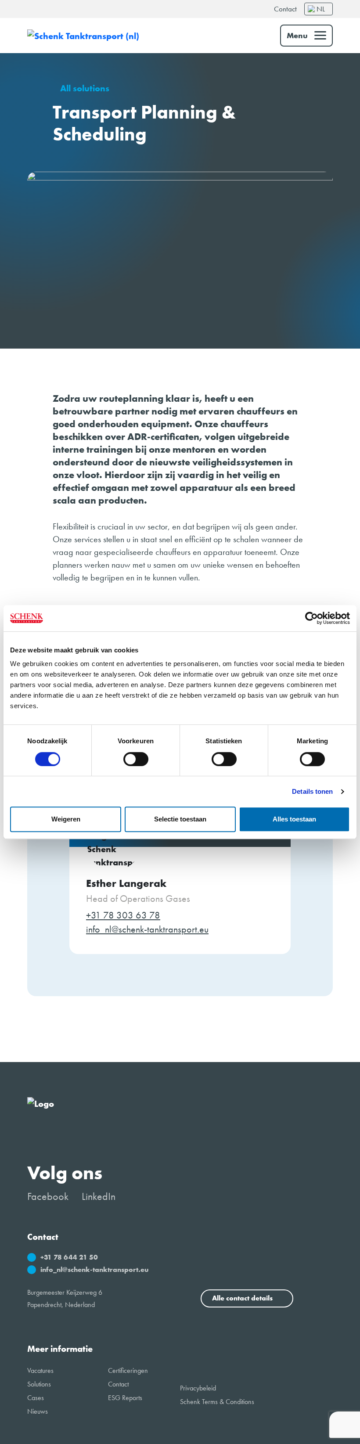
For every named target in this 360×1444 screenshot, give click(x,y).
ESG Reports (125, 1397)
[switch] (135, 759)
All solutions (84, 89)
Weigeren (65, 819)
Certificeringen (128, 1370)
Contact (285, 9)
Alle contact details (243, 1298)
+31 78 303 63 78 (123, 915)
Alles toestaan (294, 819)
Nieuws (37, 1411)
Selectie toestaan (180, 819)
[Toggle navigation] (306, 36)
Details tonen (312, 791)
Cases (35, 1397)
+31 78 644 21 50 (69, 1257)
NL (321, 9)
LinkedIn (98, 1196)
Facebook (47, 1196)
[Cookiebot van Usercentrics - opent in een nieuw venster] (311, 618)
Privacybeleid (198, 1388)
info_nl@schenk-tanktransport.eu (147, 929)
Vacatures (40, 1370)
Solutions (39, 1384)
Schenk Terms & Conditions (217, 1401)
